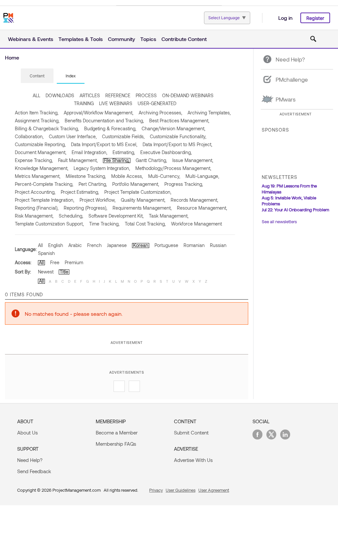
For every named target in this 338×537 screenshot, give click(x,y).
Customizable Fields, (123, 136)
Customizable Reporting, (40, 144)
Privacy (156, 490)
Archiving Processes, (160, 112)
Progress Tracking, (183, 184)
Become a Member (117, 432)
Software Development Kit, (116, 216)
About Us (27, 432)
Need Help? (30, 460)
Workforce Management (196, 224)
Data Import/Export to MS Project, (177, 144)
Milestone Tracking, (86, 176)
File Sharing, (116, 160)
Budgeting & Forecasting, (110, 128)
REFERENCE (117, 95)
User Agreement (213, 490)
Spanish (46, 253)
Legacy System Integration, (102, 168)
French (94, 245)
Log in (285, 18)
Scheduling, (71, 216)
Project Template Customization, (137, 192)
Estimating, (124, 152)
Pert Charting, (93, 184)
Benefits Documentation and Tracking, (104, 120)
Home (12, 57)
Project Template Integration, (44, 200)
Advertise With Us (193, 460)
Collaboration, (29, 136)
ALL (36, 95)
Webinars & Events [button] (30, 39)
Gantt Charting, (151, 160)
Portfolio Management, (135, 184)
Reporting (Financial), (36, 208)
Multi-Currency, (164, 176)
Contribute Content (184, 39)
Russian (218, 245)
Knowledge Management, (41, 168)
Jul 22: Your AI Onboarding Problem (295, 209)
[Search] (313, 39)
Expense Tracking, (34, 160)
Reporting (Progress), (85, 208)
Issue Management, (192, 160)
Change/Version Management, (173, 128)
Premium (74, 262)
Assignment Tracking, (37, 120)
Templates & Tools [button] (80, 39)
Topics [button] (148, 39)
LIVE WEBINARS (115, 103)
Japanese (117, 245)
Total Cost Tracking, (145, 224)
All (40, 245)
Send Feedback (34, 471)
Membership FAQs (116, 444)
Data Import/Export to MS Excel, (104, 144)
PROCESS (146, 95)
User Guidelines (180, 490)
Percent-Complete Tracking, (44, 184)
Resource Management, (202, 208)
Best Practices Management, (179, 120)
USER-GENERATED (157, 103)
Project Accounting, (35, 192)
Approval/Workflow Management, (98, 112)
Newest (45, 271)
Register (315, 18)
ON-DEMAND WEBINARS (188, 95)
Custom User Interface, (73, 136)
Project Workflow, (98, 200)
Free (54, 262)
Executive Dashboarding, (166, 152)
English (55, 245)
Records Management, (194, 200)
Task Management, (168, 216)
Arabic (75, 245)
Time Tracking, (104, 224)
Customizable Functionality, (178, 136)
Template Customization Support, (49, 224)
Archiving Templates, (209, 112)
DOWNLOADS (60, 95)
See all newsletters (279, 221)
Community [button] (121, 39)
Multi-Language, (202, 176)
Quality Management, (143, 200)
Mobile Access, (127, 176)
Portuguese (166, 245)
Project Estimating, (80, 192)
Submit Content (191, 432)
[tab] (37, 76)
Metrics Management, (37, 176)
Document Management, (40, 152)
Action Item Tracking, (36, 112)
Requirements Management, (142, 208)
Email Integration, (89, 152)
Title (64, 271)
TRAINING (84, 103)
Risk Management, (34, 216)
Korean (140, 245)
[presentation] (37, 75)
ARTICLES (90, 95)
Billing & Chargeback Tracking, (47, 128)
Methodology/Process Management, (173, 168)
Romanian (194, 245)
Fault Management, (78, 160)
